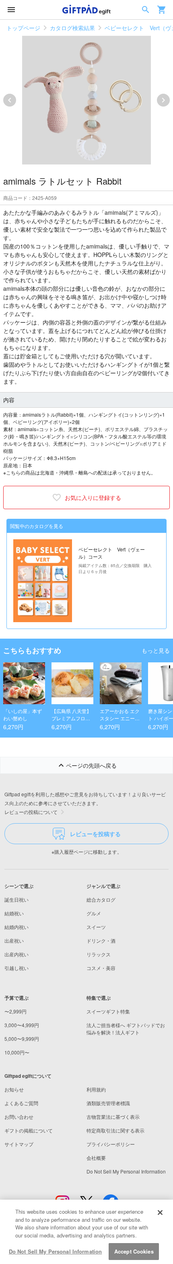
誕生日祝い (16, 899)
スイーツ (96, 926)
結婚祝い (14, 913)
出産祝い (14, 940)
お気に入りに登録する (93, 497)
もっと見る (156, 650)
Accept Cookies (134, 1251)
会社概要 (96, 1157)
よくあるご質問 (21, 1103)
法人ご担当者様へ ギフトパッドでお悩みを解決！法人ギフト (125, 1028)
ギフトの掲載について (28, 1130)
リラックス (98, 954)
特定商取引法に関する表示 (115, 1130)
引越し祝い (16, 967)
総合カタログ (100, 899)
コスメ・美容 (100, 967)
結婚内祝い (16, 926)
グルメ (93, 913)
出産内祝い (16, 954)
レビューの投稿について (31, 811)
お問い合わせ (18, 1116)
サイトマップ (18, 1144)
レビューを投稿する (95, 834)
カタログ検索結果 (72, 28)
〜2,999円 (15, 1011)
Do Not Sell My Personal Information (55, 1251)
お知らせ (14, 1089)
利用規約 (96, 1089)
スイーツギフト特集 (108, 1011)
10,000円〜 (16, 1052)
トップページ (23, 28)
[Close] (160, 1212)
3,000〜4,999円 (21, 1024)
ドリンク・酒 (100, 940)
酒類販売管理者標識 (108, 1103)
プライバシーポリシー (110, 1144)
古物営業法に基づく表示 (113, 1116)
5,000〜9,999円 (21, 1038)
